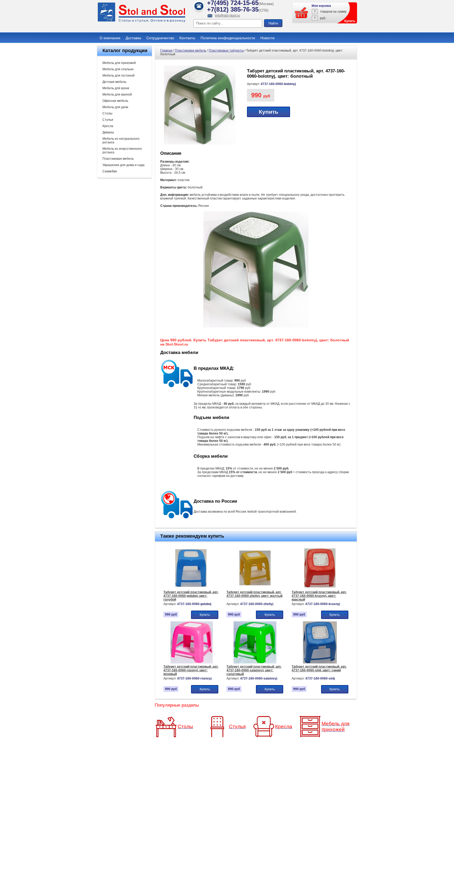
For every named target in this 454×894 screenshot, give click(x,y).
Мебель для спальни (117, 69)
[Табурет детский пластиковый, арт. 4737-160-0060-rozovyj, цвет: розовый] (191, 662)
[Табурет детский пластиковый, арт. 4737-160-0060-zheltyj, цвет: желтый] (255, 588)
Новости (267, 38)
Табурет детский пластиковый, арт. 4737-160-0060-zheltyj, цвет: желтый (254, 594)
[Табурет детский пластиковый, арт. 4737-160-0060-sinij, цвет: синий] (320, 662)
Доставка (133, 38)
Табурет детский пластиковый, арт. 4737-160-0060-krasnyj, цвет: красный (319, 595)
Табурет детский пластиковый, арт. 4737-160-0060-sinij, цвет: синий (319, 668)
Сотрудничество (160, 38)
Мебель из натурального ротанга (121, 140)
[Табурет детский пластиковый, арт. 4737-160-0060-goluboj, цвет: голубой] (191, 588)
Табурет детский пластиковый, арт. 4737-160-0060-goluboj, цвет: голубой (190, 595)
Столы (107, 113)
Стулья (107, 120)
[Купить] (301, 12)
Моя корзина (321, 6)
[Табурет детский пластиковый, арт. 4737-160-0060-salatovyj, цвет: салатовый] (255, 662)
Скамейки (109, 171)
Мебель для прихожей (119, 63)
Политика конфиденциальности (227, 38)
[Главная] (141, 21)
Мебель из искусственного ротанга (122, 150)
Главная (166, 50)
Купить (268, 112)
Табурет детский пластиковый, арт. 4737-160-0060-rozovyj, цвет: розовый (190, 670)
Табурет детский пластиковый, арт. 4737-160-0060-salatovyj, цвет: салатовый (253, 670)
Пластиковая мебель (118, 159)
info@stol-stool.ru (227, 15)
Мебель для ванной (117, 94)
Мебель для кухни (115, 88)
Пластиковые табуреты (226, 50)
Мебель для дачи (115, 107)
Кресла (107, 126)
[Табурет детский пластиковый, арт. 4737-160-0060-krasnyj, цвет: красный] (320, 588)
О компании (110, 38)
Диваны (108, 132)
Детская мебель (114, 82)
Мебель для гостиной (118, 75)
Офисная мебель (115, 101)
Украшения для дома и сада (123, 165)
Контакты (187, 38)
